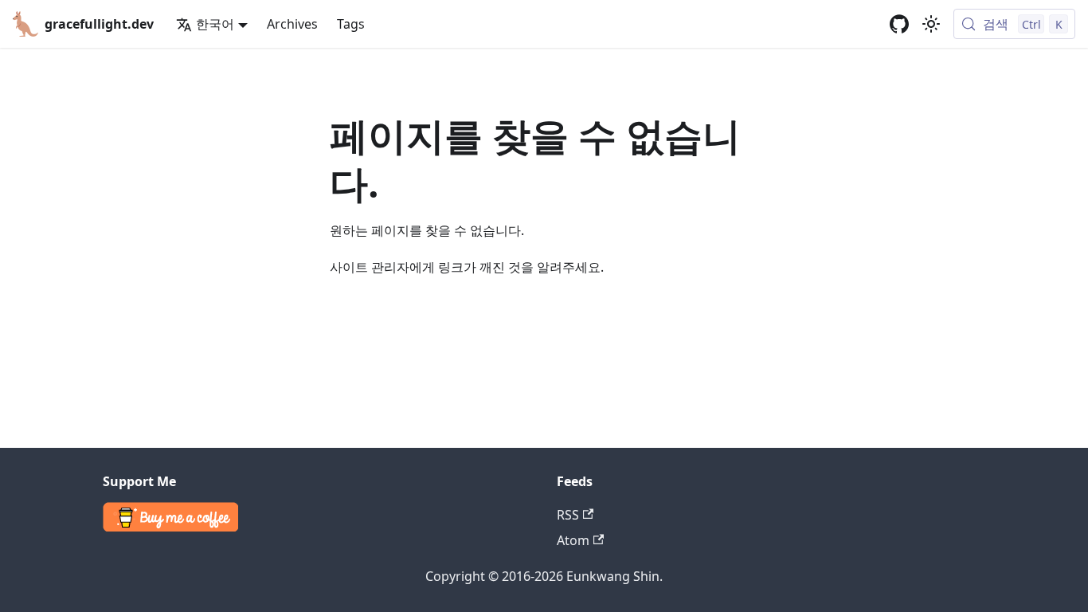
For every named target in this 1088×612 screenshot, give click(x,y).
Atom (573, 540)
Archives (292, 24)
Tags (351, 24)
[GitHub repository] (899, 24)
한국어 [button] (215, 24)
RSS (568, 515)
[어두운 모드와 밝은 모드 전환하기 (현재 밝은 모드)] (931, 24)
